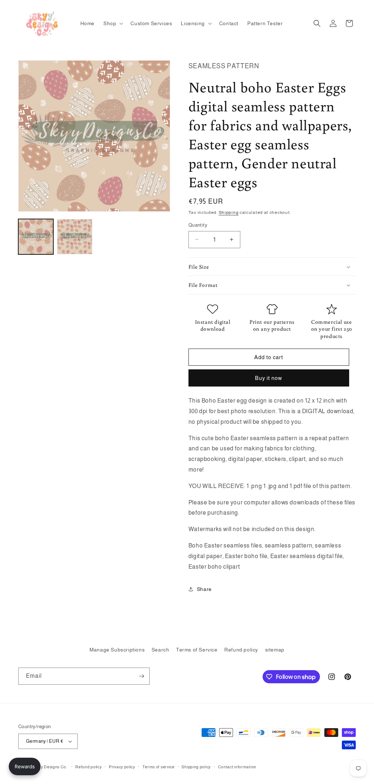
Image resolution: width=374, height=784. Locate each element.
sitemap (275, 650)
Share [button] (204, 589)
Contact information (237, 767)
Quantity (197, 225)
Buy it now (268, 378)
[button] (112, 23)
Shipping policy (196, 767)
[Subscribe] (141, 676)
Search (160, 650)
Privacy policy (122, 767)
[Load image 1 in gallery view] (35, 236)
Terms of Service (197, 650)
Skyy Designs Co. (50, 767)
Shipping (229, 212)
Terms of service (158, 767)
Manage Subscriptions (117, 650)
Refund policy (241, 650)
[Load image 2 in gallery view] (74, 236)
